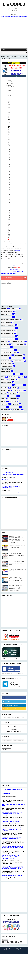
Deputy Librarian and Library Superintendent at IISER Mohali (16, 563)
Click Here (18, 250)
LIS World (14, 4)
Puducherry (13, 398)
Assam (18, 374)
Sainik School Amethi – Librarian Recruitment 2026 (16, 554)
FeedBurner (17, 731)
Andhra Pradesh (5, 371)
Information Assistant (7, 325)
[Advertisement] (14, 32)
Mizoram (3, 396)
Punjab (3, 401)
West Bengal (17, 409)
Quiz (14, 740)
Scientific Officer (17, 358)
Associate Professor (7, 330)
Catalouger (4, 358)
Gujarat (3, 379)
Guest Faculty (19, 360)
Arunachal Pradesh (6, 374)
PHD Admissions (7, 740)
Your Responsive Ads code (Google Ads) (13, 717)
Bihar (2, 376)
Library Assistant (6, 314)
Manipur (3, 393)
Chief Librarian (5, 347)
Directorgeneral (6, 355)
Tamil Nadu (4, 404)
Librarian (14, 308)
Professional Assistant (7, 327)
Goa (23, 376)
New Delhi (13, 396)
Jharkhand (19, 385)
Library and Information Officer (10, 319)
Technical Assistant (17, 341)
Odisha (3, 398)
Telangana (15, 404)
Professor (4, 341)
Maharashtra (18, 390)
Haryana (13, 379)
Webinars (4, 308)
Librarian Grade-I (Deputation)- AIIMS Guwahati (17, 570)
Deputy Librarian (6, 322)
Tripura (3, 407)
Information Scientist (7, 349)
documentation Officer (7, 338)
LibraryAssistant (6, 363)
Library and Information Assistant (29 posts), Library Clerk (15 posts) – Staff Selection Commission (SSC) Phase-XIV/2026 (16, 539)
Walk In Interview (18, 344)
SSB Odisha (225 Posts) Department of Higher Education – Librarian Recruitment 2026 (15, 588)
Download (22, 259)
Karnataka (4, 387)
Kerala (14, 387)
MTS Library (18, 355)
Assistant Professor (7, 333)
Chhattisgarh (13, 376)
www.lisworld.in (14, 269)
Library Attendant (6, 317)
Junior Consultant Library (8, 352)
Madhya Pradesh (5, 390)
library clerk (5, 344)
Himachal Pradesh (6, 382)
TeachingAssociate (6, 366)
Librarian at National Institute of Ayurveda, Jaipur (17, 546)
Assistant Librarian (6, 311)
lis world (13, 949)
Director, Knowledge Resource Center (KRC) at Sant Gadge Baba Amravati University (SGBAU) (16, 580)
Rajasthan (13, 401)
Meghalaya (13, 393)
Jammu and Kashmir (6, 385)
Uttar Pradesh (14, 407)
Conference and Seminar (8, 336)
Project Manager (6, 360)
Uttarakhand (5, 409)
